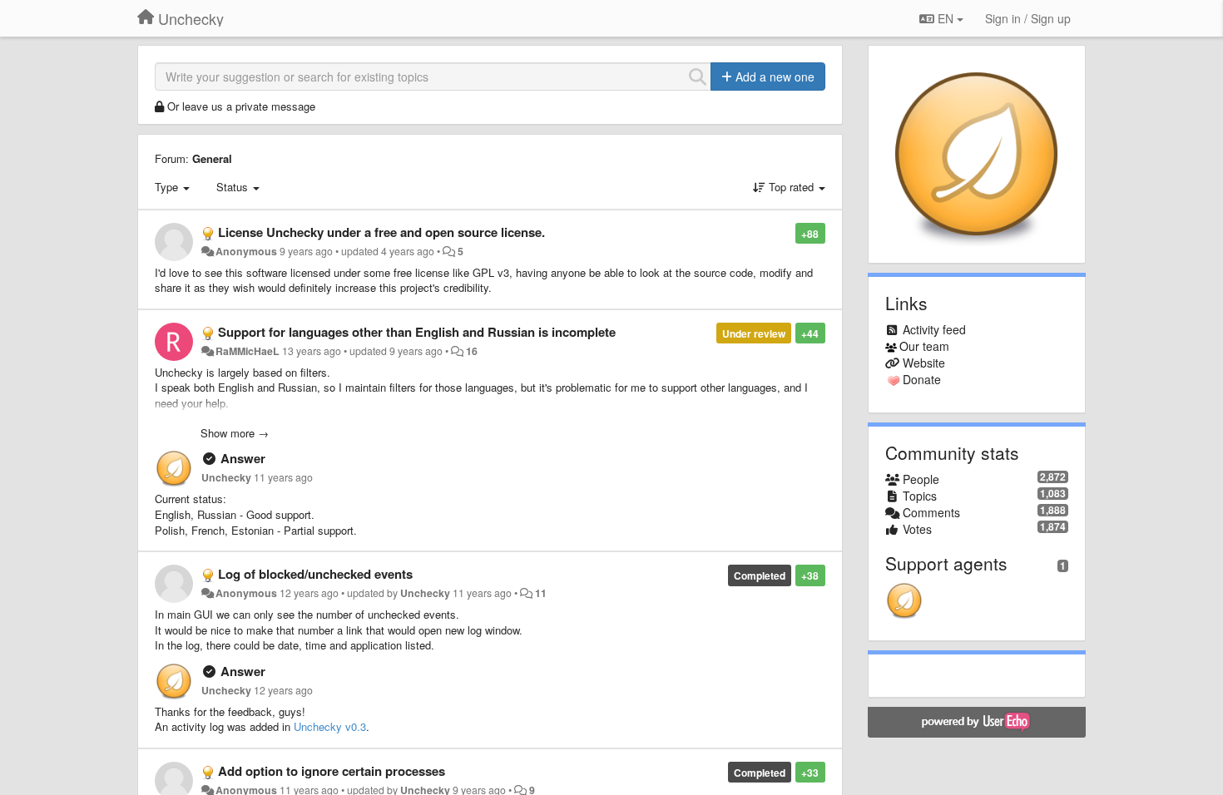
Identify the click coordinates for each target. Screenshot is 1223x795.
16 (472, 350)
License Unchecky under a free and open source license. (381, 232)
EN (945, 18)
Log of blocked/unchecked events (315, 574)
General (212, 158)
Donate (922, 379)
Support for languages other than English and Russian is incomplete (417, 332)
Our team (924, 346)
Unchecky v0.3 (330, 726)
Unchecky (226, 477)
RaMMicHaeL (247, 350)
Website (924, 362)
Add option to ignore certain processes (331, 771)
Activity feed (934, 329)
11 (541, 592)
